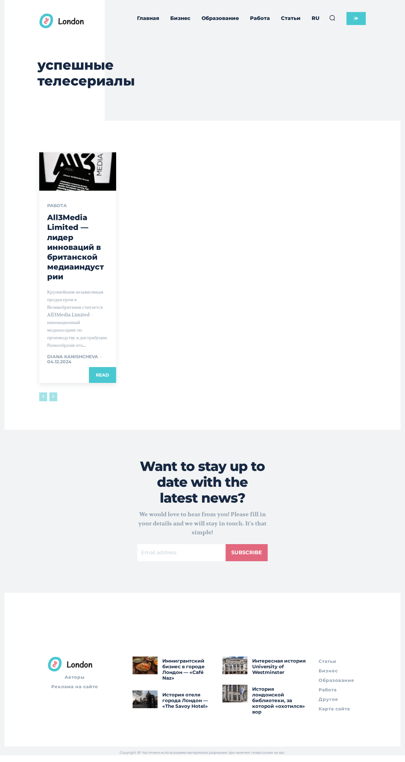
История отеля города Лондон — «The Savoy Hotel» (185, 700)
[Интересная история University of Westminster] (234, 665)
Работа (57, 205)
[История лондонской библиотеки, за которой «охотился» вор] (234, 693)
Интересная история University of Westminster (279, 666)
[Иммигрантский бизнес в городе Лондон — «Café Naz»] (145, 665)
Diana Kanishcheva (72, 356)
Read (102, 375)
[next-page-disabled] (53, 396)
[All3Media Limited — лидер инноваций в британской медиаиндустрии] (77, 171)
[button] (332, 17)
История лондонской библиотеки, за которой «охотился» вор (278, 700)
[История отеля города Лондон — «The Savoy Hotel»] (145, 699)
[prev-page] (43, 396)
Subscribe (246, 552)
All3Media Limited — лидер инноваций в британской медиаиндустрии (75, 247)
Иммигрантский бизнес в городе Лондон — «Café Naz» (183, 669)
